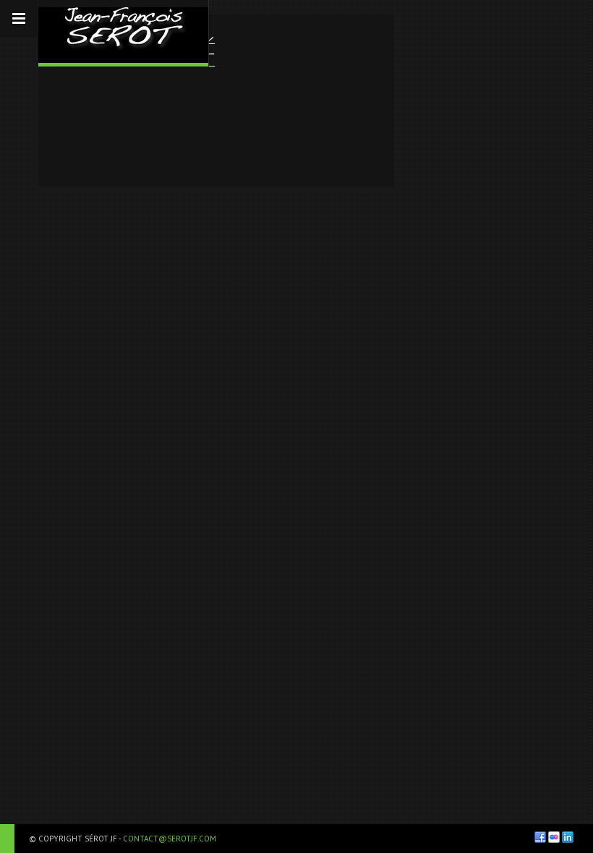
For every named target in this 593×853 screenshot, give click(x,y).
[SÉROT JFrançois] (123, 31)
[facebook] (540, 837)
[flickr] (554, 837)
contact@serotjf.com (169, 838)
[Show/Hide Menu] (19, 19)
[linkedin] (567, 837)
